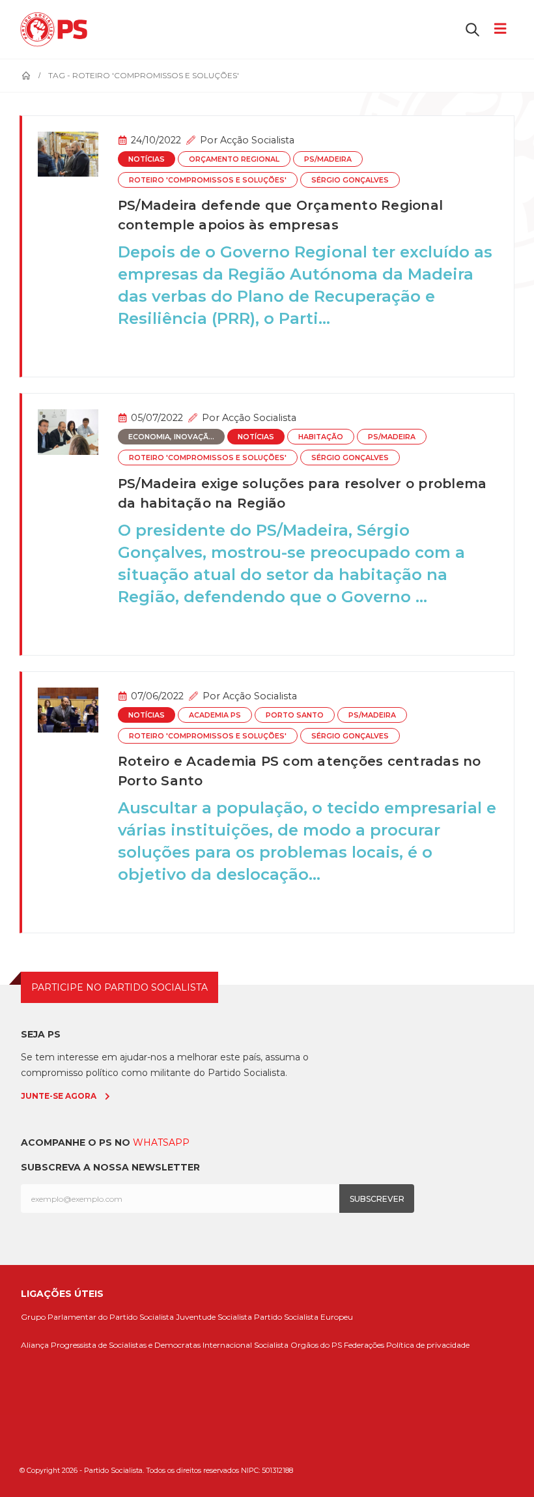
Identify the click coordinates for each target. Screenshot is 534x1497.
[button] (472, 29)
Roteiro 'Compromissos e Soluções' (208, 180)
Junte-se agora (58, 1096)
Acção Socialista (257, 140)
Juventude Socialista (214, 1317)
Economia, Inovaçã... (171, 437)
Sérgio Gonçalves (350, 180)
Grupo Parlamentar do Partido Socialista (97, 1317)
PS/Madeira (328, 159)
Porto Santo (295, 715)
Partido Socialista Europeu (303, 1317)
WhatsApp (161, 1142)
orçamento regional (234, 159)
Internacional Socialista (245, 1345)
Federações (364, 1345)
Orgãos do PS (316, 1345)
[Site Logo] (57, 29)
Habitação (320, 437)
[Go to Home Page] (26, 75)
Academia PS (215, 715)
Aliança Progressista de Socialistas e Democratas (111, 1345)
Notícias (146, 159)
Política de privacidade (428, 1345)
